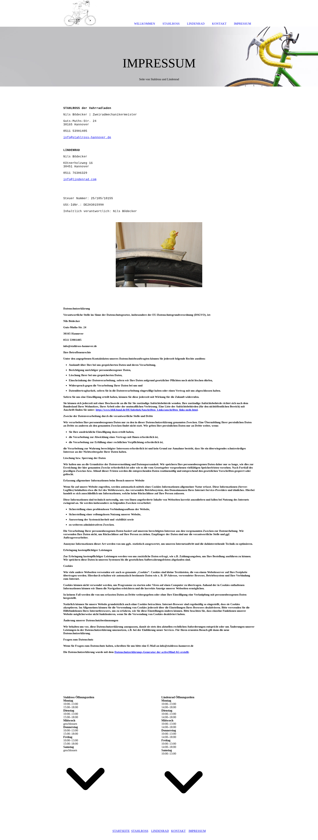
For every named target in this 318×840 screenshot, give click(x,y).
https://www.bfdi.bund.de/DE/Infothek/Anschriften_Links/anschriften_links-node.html (147, 409)
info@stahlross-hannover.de (87, 137)
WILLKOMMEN (144, 23)
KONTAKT (178, 830)
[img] (159, 57)
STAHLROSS (139, 830)
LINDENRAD (160, 830)
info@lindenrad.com (79, 179)
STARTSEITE (121, 830)
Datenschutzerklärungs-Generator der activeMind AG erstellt (151, 652)
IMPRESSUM (197, 830)
